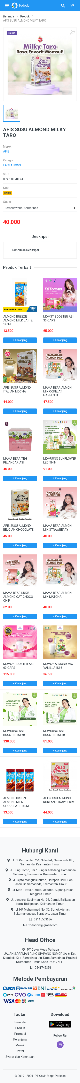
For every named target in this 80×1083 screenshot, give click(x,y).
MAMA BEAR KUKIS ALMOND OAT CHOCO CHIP (18, 596)
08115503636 (43, 919)
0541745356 (43, 967)
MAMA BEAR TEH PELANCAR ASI (15, 460)
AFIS (6, 151)
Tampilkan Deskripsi (25, 250)
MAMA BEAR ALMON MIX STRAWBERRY (57, 527)
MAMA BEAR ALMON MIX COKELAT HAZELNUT (57, 391)
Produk (25, 16)
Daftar (20, 1051)
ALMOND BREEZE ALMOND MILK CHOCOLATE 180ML (16, 802)
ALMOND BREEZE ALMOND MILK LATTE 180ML (18, 320)
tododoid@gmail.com (43, 925)
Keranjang (20, 1039)
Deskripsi (40, 236)
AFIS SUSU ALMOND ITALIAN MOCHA (17, 389)
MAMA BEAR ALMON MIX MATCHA (57, 595)
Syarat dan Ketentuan (20, 1057)
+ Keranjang (20, 340)
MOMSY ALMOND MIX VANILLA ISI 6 (58, 666)
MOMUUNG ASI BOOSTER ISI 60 (14, 733)
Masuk (20, 1045)
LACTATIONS (12, 165)
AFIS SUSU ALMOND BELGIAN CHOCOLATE (18, 527)
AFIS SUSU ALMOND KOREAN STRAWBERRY (59, 800)
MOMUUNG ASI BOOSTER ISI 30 (54, 733)
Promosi (20, 1034)
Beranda (8, 16)
